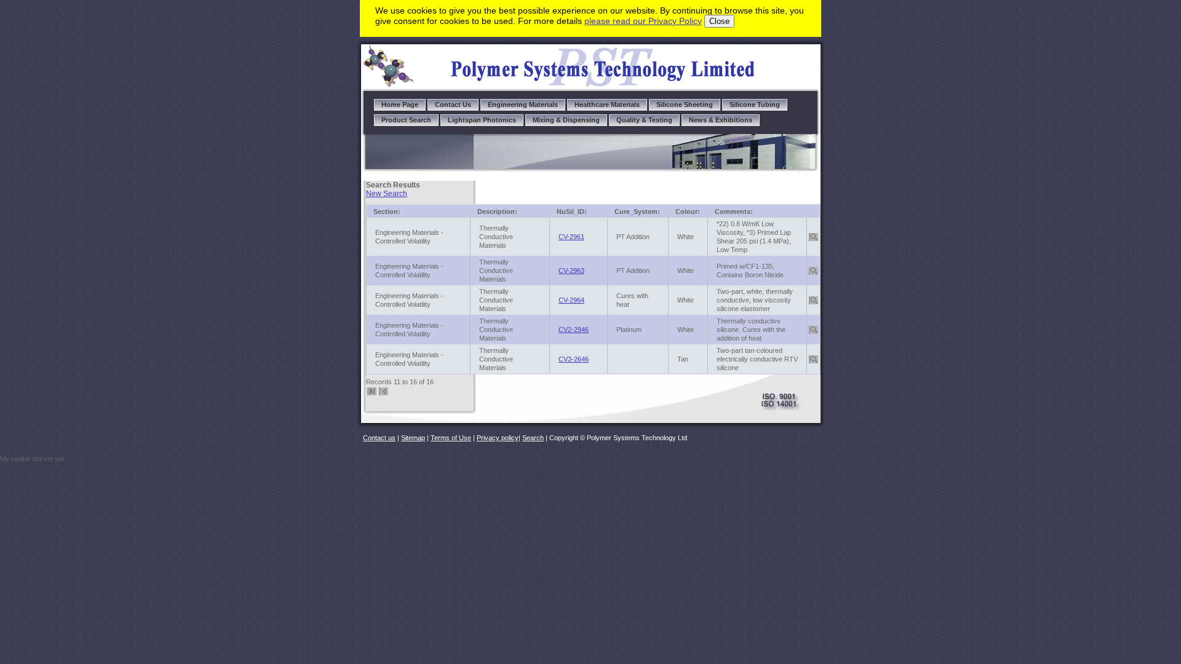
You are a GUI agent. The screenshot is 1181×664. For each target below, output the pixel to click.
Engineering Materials (523, 104)
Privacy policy (498, 437)
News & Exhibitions (720, 120)
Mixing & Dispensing (566, 120)
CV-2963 (571, 270)
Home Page (399, 104)
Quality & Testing (644, 120)
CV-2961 (571, 236)
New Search (386, 193)
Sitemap (413, 437)
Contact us (379, 437)
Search (533, 437)
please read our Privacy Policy (643, 21)
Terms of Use (451, 437)
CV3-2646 (574, 359)
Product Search (406, 120)
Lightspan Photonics (482, 120)
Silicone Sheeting (684, 104)
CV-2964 (571, 300)
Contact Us (453, 104)
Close (719, 21)
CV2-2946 (574, 329)
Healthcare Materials (607, 104)
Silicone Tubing (755, 104)
